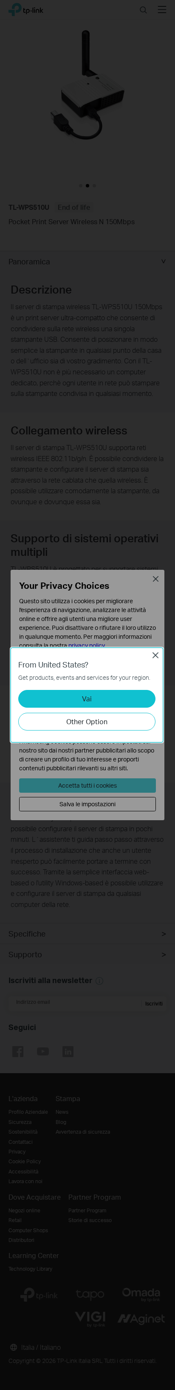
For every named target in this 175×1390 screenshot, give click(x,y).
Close (155, 655)
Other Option (86, 721)
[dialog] (87, 695)
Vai (87, 698)
